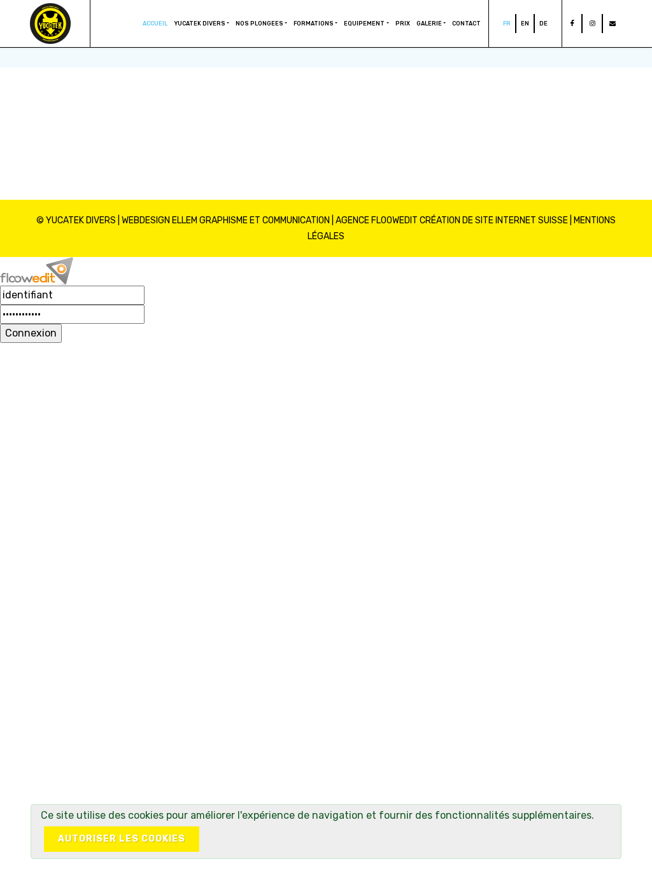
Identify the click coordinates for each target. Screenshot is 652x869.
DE (543, 23)
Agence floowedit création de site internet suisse (452, 220)
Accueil (155, 23)
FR (507, 23)
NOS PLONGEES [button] (259, 23)
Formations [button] (314, 23)
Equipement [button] (364, 23)
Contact (466, 23)
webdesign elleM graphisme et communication (226, 220)
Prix (402, 23)
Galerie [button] (429, 23)
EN (525, 23)
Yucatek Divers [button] (199, 23)
